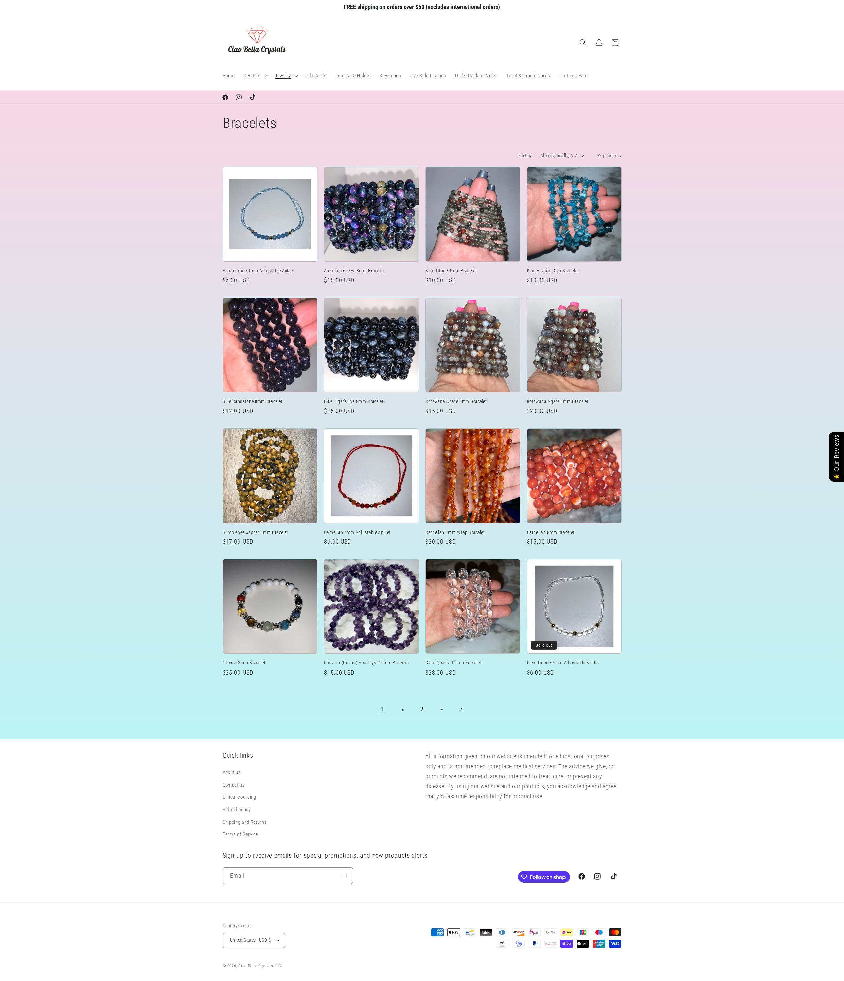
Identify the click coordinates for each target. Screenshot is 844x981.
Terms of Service (240, 834)
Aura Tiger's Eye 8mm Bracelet (354, 270)
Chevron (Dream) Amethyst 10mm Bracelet (366, 662)
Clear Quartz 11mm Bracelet (453, 662)
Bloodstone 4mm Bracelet (451, 270)
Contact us (234, 785)
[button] (254, 76)
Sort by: (525, 156)
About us (232, 772)
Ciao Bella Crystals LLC (259, 966)
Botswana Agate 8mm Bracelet (557, 401)
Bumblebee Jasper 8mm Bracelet (255, 532)
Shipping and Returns (245, 822)
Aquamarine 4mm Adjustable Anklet (258, 270)
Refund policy (237, 810)
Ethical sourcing (239, 797)
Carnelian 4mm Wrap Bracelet (455, 532)
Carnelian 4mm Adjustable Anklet (357, 532)
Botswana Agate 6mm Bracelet (456, 401)
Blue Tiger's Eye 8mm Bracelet (354, 401)
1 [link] (382, 709)
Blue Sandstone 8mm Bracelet (253, 401)
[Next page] (461, 709)
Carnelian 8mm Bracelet (551, 532)
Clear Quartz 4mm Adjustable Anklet (563, 662)
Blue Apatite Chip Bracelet (553, 270)
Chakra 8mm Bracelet (244, 662)
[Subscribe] (345, 875)
